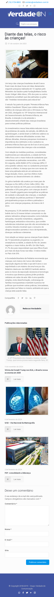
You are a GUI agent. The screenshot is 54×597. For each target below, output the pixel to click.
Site (6, 550)
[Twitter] (27, 6)
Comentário (11, 504)
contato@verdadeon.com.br (37, 2)
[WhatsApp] (19, 6)
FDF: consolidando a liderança (18, 473)
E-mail (8, 540)
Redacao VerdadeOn (32, 308)
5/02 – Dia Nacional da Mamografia (20, 423)
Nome (8, 529)
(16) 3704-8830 (14, 2)
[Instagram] (34, 6)
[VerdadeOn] (27, 14)
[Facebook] (23, 6)
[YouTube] (30, 6)
